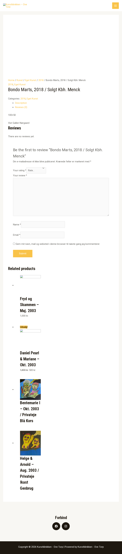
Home (11, 80)
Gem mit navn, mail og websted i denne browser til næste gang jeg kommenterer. (58, 244)
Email (16, 234)
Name (17, 224)
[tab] (64, 103)
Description (21, 102)
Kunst (20, 80)
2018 (41, 80)
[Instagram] (66, 526)
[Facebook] (56, 526)
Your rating (19, 170)
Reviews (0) (21, 107)
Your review (20, 175)
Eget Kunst (30, 80)
